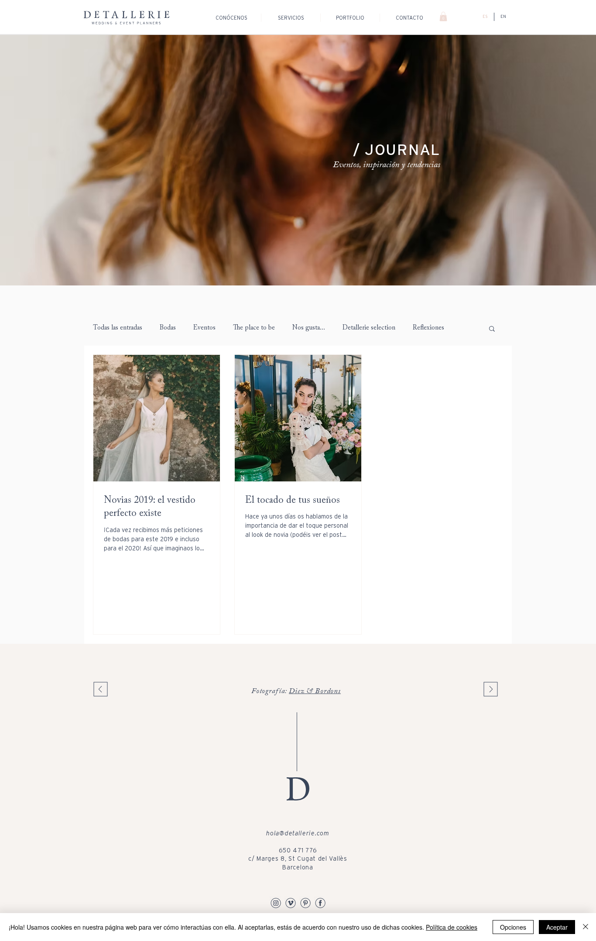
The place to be (254, 328)
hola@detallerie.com (297, 833)
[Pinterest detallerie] (305, 902)
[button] (443, 16)
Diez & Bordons (315, 691)
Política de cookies (451, 927)
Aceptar (557, 927)
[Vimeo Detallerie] (290, 902)
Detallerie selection (369, 328)
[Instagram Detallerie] (276, 902)
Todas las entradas (117, 328)
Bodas (168, 328)
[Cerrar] (585, 927)
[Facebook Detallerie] (320, 902)
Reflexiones (428, 328)
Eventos (204, 328)
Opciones (513, 927)
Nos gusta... (308, 328)
